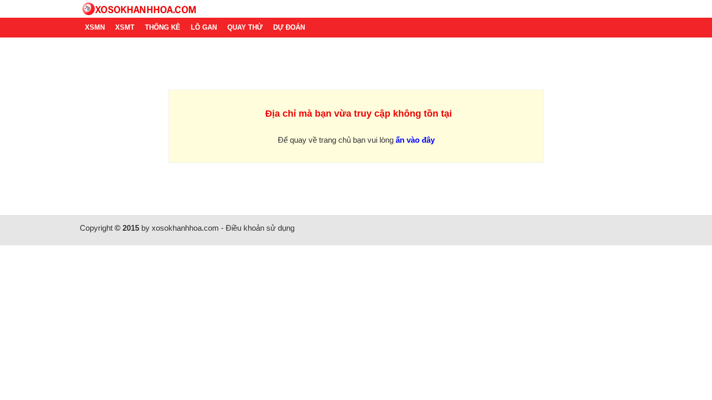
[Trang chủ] (356, 9)
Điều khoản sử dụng (260, 227)
